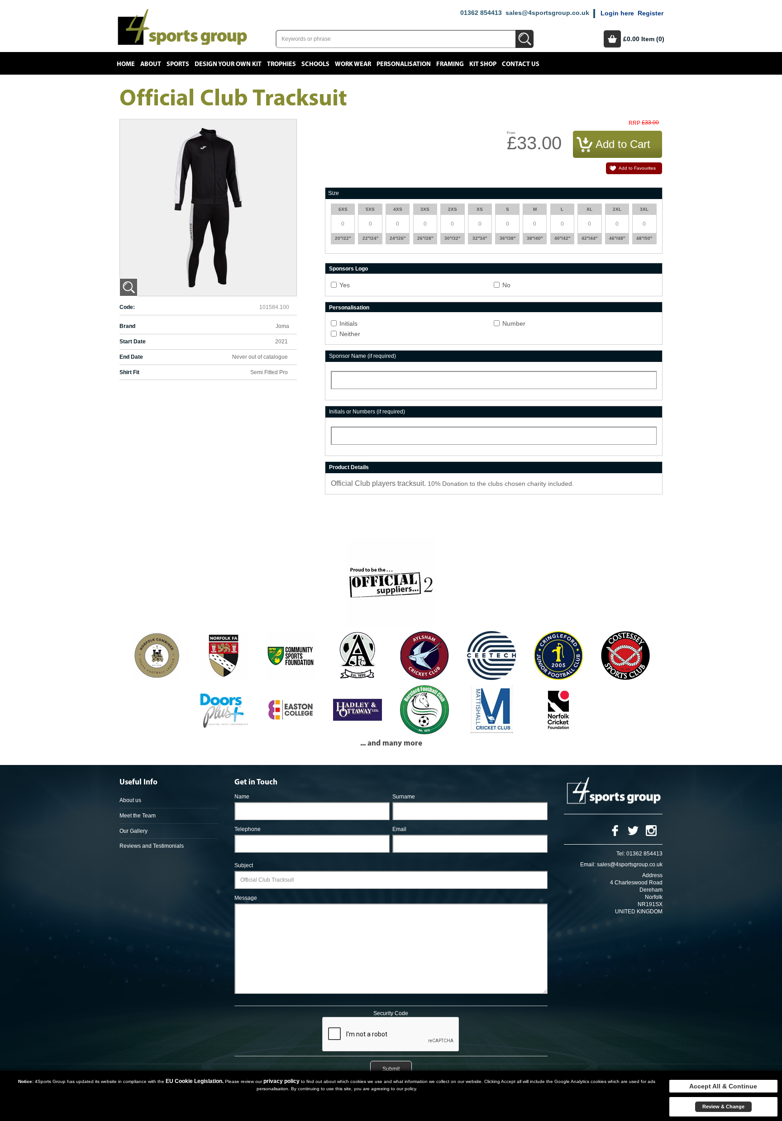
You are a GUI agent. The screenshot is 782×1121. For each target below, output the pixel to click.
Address (652, 875)
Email (399, 829)
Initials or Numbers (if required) (367, 411)
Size (333, 193)
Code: (127, 307)
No (506, 285)
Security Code (390, 1013)
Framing (450, 64)
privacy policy (281, 1081)
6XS (343, 209)
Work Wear (353, 64)
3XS (424, 209)
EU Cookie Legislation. (195, 1081)
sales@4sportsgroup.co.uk (547, 12)
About (150, 64)
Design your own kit (228, 64)
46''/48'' (617, 238)
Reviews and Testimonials (151, 846)
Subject (243, 865)
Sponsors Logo (348, 269)
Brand (127, 326)
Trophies (281, 64)
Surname (403, 796)
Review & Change (723, 1106)
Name (241, 796)
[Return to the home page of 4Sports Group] (182, 26)
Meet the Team (137, 815)
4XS (397, 209)
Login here (617, 13)
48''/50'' (644, 238)
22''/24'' (370, 238)
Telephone (247, 829)
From (511, 133)
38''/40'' (535, 238)
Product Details (349, 467)
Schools (315, 64)
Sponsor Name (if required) (362, 356)
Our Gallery (133, 831)
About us (130, 800)
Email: (588, 864)
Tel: (620, 853)
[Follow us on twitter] (633, 830)
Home (126, 64)
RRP (634, 123)
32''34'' (479, 238)
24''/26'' (397, 238)
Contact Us (520, 64)
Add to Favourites (637, 168)
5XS (370, 209)
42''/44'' (589, 238)
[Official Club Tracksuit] (128, 287)
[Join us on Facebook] (615, 830)
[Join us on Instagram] (651, 830)
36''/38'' (507, 238)
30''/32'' (452, 238)
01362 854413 (481, 12)
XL (589, 209)
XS (480, 209)
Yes (344, 285)
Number (513, 323)
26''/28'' (425, 238)
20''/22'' (343, 238)
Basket (612, 39)
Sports (178, 64)
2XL (617, 209)
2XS (452, 209)
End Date (131, 357)
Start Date (132, 341)
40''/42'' (562, 238)
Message (245, 898)
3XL (644, 209)
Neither (349, 333)
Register (650, 13)
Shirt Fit (129, 372)
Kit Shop (482, 64)
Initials (348, 323)
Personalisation (404, 64)
